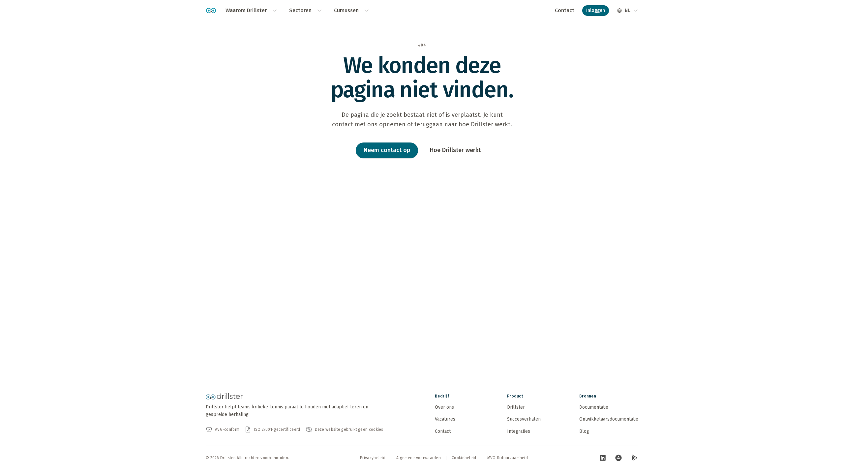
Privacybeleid (372, 458)
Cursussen (346, 10)
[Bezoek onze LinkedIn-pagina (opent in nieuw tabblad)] (603, 458)
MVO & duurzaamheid (507, 458)
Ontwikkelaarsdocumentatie (608, 419)
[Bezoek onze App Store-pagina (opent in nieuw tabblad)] (618, 458)
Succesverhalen (524, 419)
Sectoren (300, 10)
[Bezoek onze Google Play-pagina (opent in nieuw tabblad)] (634, 458)
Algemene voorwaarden (418, 458)
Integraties (518, 431)
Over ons (444, 407)
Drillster (516, 407)
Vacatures (445, 419)
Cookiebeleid (464, 458)
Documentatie (593, 407)
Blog (584, 431)
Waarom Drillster (246, 10)
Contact (564, 10)
